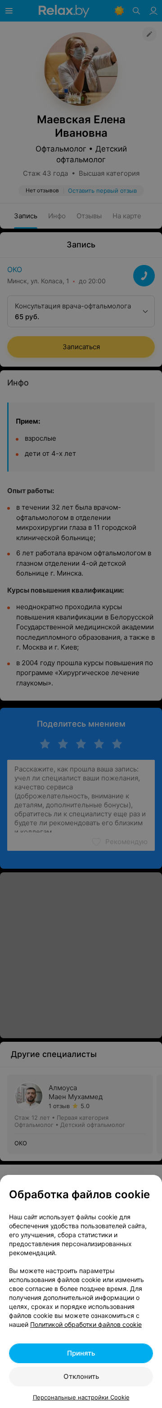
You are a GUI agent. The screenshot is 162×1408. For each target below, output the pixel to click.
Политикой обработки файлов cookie (86, 1324)
